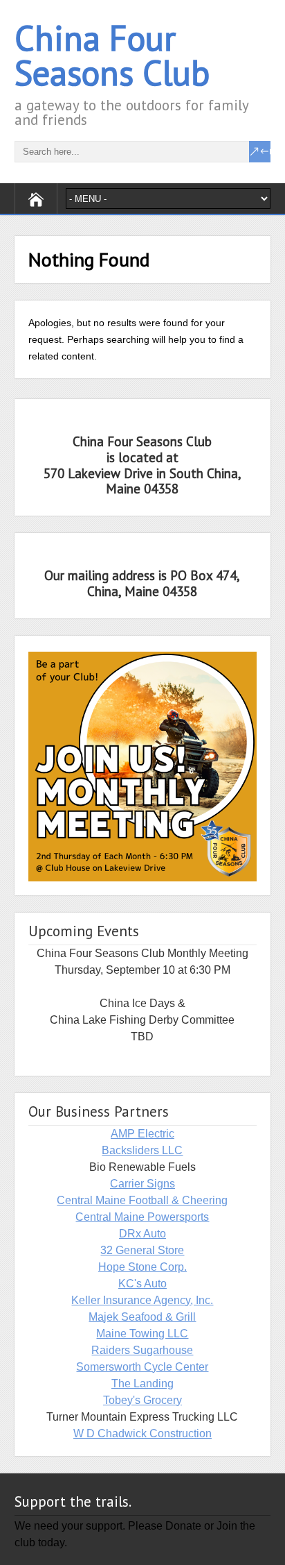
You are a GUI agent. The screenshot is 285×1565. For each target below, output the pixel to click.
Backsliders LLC (142, 1150)
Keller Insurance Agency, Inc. (142, 1300)
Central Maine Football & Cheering (142, 1200)
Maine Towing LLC (142, 1333)
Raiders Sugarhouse (142, 1350)
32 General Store (142, 1250)
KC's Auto (142, 1283)
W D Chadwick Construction (142, 1433)
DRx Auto (142, 1234)
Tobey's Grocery (142, 1400)
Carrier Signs (142, 1184)
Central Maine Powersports (142, 1217)
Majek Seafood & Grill (142, 1317)
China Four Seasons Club (112, 55)
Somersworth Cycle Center (142, 1367)
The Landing (142, 1383)
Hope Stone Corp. (142, 1267)
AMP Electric (142, 1134)
